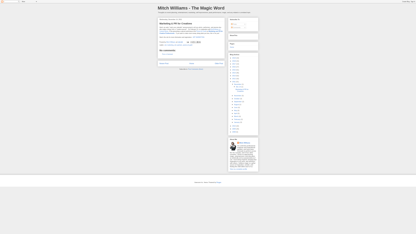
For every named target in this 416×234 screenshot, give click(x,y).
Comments (236, 27)
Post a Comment (167, 54)
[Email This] (191, 42)
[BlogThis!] (194, 42)
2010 (234, 126)
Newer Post (163, 63)
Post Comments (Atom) (195, 69)
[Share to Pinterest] (200, 42)
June (236, 107)
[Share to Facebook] (198, 42)
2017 (234, 64)
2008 (234, 132)
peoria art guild (187, 45)
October (237, 99)
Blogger (218, 182)
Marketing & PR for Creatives (175, 23)
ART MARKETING (198, 37)
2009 (234, 129)
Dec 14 (238, 87)
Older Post (219, 63)
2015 (234, 70)
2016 (234, 67)
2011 (234, 82)
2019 (234, 58)
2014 (234, 73)
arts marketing (168, 45)
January (237, 122)
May (235, 110)
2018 (234, 61)
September (238, 101)
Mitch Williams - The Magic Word (191, 8)
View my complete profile (238, 169)
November (238, 95)
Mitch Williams (244, 143)
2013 (234, 76)
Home (191, 63)
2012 (234, 78)
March (236, 116)
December (238, 84)
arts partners (178, 45)
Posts (234, 24)
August (236, 104)
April (236, 113)
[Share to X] (196, 42)
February (237, 119)
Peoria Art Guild (201, 31)
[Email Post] (187, 42)
